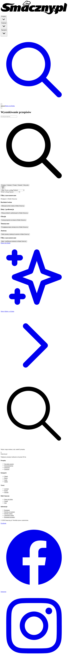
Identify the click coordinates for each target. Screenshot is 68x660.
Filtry (3, 190)
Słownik (20, 185)
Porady (15, 185)
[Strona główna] (34, 14)
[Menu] (1, 108)
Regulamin (7, 510)
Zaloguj (3, 106)
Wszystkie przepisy (9, 464)
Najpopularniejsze (8, 465)
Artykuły (9, 185)
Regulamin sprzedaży (9, 517)
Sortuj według (9, 190)
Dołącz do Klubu (10, 106)
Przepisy (3, 185)
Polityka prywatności (9, 512)
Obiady (6, 476)
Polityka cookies (8, 513)
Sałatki (6, 481)
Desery (6, 478)
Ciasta (5, 480)
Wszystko (26, 185)
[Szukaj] (34, 102)
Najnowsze (7, 467)
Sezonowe (6, 469)
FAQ (5, 503)
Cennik (6, 501)
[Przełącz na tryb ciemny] (1, 104)
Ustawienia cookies (9, 515)
